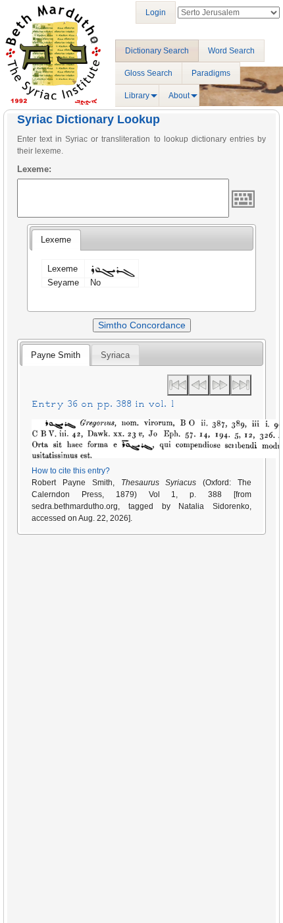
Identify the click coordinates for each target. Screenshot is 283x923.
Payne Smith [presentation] (55, 355)
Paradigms (211, 73)
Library (136, 95)
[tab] (56, 240)
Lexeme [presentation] (56, 240)
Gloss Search (148, 73)
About (179, 95)
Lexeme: (34, 169)
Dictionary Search (157, 50)
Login (155, 12)
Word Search (231, 50)
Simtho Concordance (142, 325)
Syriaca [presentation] (115, 355)
